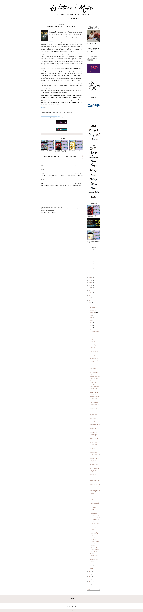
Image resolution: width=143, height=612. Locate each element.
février (91, 566)
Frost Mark (64, 28)
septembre (92, 312)
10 (93, 252)
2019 (90, 295)
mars (91, 327)
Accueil (66, 19)
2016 (90, 302)
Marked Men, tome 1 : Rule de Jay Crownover (94, 561)
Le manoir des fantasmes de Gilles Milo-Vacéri (94, 476)
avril (91, 325)
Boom (42, 165)
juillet (91, 317)
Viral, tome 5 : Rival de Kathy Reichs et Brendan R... (95, 492)
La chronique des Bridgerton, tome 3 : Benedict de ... (95, 454)
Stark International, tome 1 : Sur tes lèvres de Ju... (94, 555)
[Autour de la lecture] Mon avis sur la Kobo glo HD (95, 498)
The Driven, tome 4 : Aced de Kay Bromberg (94, 382)
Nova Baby (43, 173)
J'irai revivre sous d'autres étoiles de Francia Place (94, 420)
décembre (92, 305)
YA (67, 28)
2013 (90, 576)
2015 (90, 571)
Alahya (42, 183)
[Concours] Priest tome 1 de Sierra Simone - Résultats (95, 346)
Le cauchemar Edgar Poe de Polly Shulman (94, 470)
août (91, 315)
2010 (90, 584)
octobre (92, 310)
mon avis (74, 42)
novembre (92, 307)
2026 (90, 277)
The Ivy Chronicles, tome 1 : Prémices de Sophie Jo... (95, 508)
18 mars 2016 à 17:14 (79, 173)
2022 (90, 287)
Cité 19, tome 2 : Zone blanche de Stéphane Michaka (95, 360)
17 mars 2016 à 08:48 (79, 165)
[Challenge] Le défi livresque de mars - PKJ (94, 331)
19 (93, 268)
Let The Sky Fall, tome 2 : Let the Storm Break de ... (95, 528)
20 (93, 270)
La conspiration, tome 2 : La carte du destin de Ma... (95, 398)
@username (73, 606)
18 (93, 266)
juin (91, 320)
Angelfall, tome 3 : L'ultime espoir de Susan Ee (94, 404)
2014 (90, 574)
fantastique (59, 28)
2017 (90, 300)
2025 (90, 280)
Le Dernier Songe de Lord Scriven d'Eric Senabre (94, 533)
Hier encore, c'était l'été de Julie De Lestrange (94, 410)
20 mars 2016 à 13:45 (79, 183)
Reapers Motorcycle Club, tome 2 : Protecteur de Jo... (94, 539)
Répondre (42, 169)
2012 (90, 579)
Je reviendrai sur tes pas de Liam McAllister (94, 460)
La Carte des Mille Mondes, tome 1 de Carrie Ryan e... (94, 549)
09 (93, 251)
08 (93, 249)
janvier (91, 568)
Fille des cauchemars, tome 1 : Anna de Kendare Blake (94, 388)
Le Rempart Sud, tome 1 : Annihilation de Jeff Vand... (95, 486)
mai (91, 322)
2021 (90, 290)
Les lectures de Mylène (71, 8)
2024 (90, 282)
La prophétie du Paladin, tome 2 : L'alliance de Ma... (94, 434)
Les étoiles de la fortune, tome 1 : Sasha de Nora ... (94, 444)
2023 (90, 285)
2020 (90, 292)
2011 (90, 581)
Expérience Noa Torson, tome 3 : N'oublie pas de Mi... (95, 513)
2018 (90, 297)
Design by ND (77, 610)
